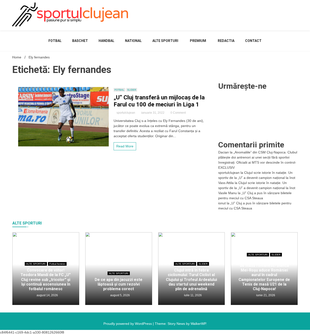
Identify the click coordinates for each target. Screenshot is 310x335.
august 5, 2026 (119, 295)
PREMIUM (198, 41)
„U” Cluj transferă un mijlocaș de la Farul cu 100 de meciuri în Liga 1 (159, 101)
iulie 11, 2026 (192, 295)
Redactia (226, 41)
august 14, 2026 (47, 295)
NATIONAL (133, 41)
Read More (124, 146)
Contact (253, 41)
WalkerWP (198, 324)
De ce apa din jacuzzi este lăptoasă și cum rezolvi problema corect (118, 284)
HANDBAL (106, 41)
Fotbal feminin (57, 264)
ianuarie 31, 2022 (152, 112)
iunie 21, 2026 (265, 295)
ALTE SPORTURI (165, 41)
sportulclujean (126, 112)
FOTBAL (55, 41)
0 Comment (178, 112)
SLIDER (131, 89)
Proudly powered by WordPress (128, 324)
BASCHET (80, 41)
